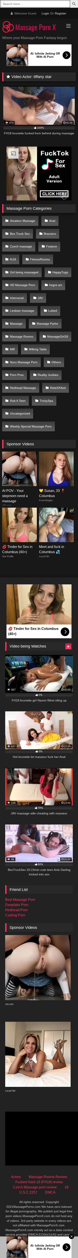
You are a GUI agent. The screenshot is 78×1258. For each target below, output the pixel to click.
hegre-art (55, 285)
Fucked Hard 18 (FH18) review (39, 1182)
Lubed (52, 310)
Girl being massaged (24, 272)
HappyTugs (60, 272)
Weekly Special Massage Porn (31, 426)
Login (45, 13)
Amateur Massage (22, 220)
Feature (51, 246)
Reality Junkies (48, 375)
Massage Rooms (21, 336)
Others (56, 362)
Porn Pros (17, 375)
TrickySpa (46, 400)
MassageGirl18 (57, 336)
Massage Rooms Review (48, 1177)
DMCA (50, 1192)
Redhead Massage (23, 388)
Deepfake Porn (16, 905)
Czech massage (21, 246)
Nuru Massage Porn (23, 362)
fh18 (13, 259)
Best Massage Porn (20, 899)
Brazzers (50, 233)
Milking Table (38, 349)
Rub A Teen (18, 400)
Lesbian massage (22, 310)
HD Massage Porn (22, 285)
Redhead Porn (16, 910)
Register (60, 13)
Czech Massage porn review (35, 1187)
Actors (16, 1177)
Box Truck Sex (20, 233)
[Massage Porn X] (32, 27)
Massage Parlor (47, 323)
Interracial (17, 298)
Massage (16, 323)
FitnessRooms (40, 259)
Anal (52, 220)
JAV (40, 298)
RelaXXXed (58, 388)
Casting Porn (15, 915)
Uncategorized (20, 413)
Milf (12, 349)
